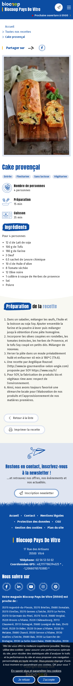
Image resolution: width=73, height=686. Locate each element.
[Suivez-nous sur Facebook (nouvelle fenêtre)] (6, 586)
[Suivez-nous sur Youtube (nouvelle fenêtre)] (31, 586)
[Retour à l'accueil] (11, 4)
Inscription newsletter (39, 493)
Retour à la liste (23, 418)
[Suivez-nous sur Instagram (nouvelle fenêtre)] (43, 586)
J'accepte (49, 679)
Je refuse (24, 679)
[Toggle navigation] (69, 8)
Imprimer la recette (27, 429)
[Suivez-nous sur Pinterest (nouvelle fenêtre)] (55, 586)
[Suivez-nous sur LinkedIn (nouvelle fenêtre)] (18, 586)
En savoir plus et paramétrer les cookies (36, 670)
